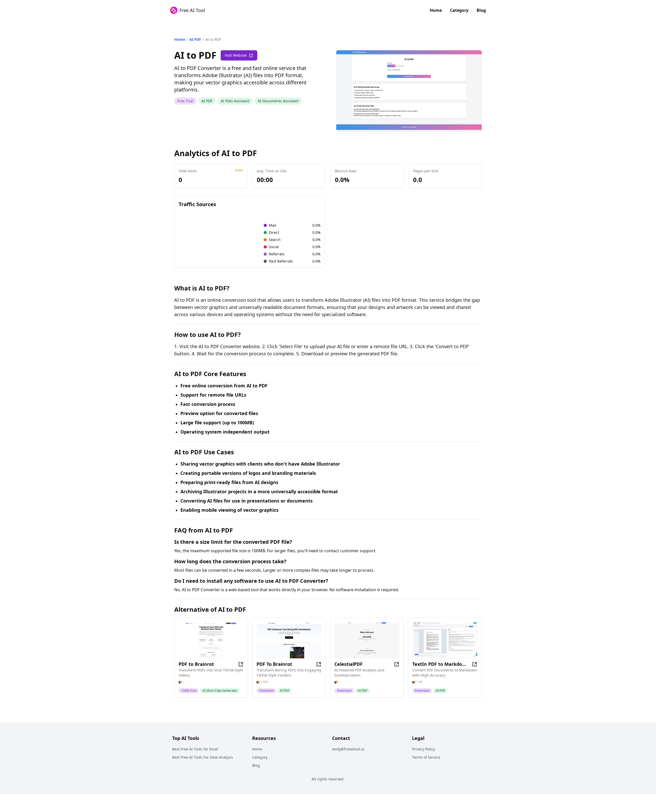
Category (459, 10)
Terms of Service (426, 757)
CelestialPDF (348, 664)
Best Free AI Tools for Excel (195, 749)
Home (436, 10)
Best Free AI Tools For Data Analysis (202, 757)
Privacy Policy (423, 749)
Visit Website (236, 55)
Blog (481, 10)
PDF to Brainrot (196, 664)
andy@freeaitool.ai (348, 749)
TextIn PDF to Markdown (440, 664)
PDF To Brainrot (274, 664)
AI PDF (195, 39)
